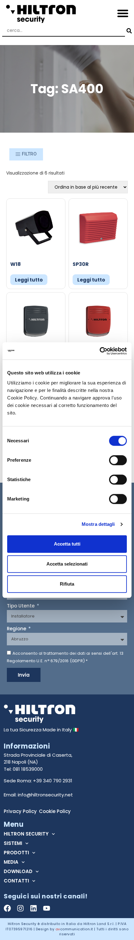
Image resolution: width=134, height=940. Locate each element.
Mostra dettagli (98, 524)
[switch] (118, 460)
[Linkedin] (33, 908)
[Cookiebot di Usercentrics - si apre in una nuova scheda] (99, 351)
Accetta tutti (67, 543)
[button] (123, 13)
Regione (17, 629)
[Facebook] (7, 908)
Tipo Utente (21, 606)
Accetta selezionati (67, 564)
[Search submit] (128, 30)
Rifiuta (67, 584)
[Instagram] (20, 908)
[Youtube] (46, 908)
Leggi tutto (29, 280)
